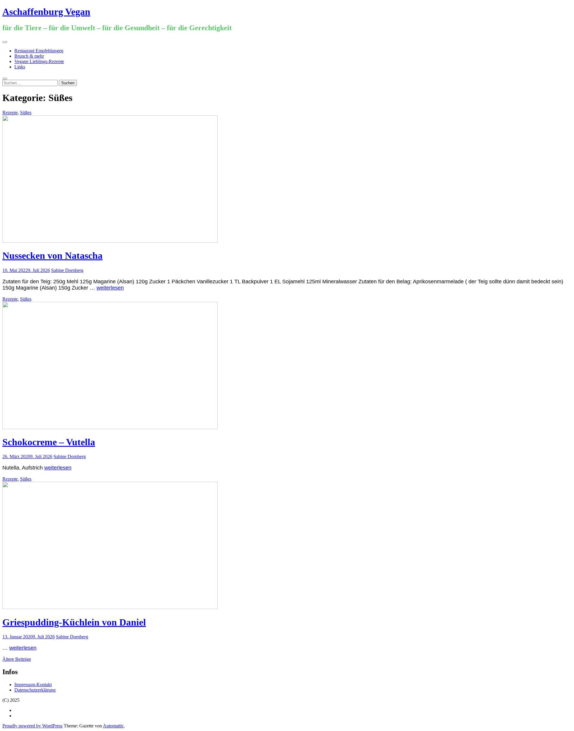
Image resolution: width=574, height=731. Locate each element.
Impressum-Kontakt (33, 684)
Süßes (25, 112)
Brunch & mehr (29, 56)
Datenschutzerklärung (35, 689)
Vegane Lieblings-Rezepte (39, 61)
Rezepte (10, 112)
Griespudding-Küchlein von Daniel (74, 622)
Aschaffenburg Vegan (46, 11)
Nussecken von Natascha (52, 255)
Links (19, 66)
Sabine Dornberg (67, 270)
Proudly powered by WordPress (32, 725)
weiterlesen (110, 288)
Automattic (113, 725)
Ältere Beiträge (16, 659)
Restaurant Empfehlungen (38, 50)
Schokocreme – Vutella (48, 442)
